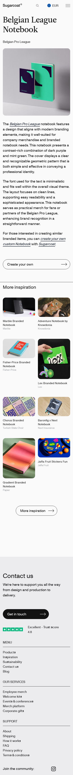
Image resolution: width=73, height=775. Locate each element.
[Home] (12, 5)
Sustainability (12, 662)
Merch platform (14, 706)
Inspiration (10, 657)
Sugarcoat (47, 244)
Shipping (9, 736)
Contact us (10, 666)
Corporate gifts (13, 711)
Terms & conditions (16, 755)
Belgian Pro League (25, 124)
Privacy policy (12, 750)
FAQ (6, 745)
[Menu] (68, 5)
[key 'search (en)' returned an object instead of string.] (37, 5)
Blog (6, 671)
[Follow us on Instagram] (53, 769)
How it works (12, 741)
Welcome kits (12, 696)
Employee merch (15, 692)
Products (9, 652)
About (7, 731)
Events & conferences (18, 701)
